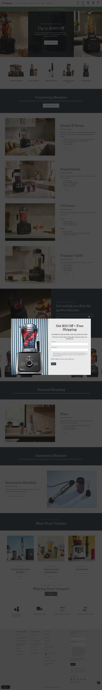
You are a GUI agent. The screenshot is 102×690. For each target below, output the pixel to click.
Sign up (53, 364)
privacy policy (64, 359)
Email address (53, 341)
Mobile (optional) (54, 347)
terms (72, 359)
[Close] (89, 317)
